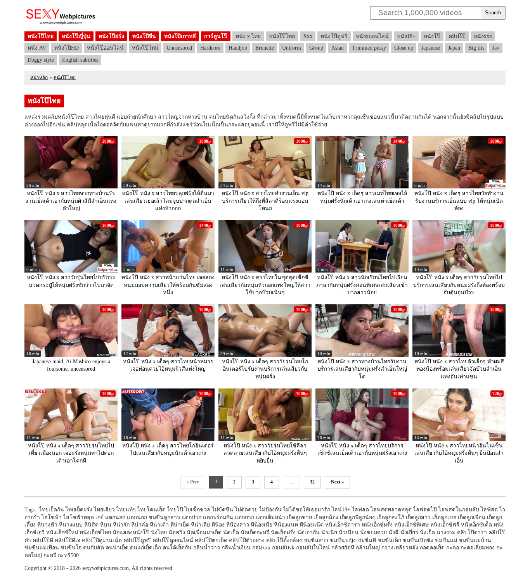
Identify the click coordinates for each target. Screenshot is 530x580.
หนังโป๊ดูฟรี (334, 36)
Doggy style (41, 60)
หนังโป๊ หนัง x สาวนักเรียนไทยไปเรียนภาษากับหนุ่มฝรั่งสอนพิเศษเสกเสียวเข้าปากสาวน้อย (362, 284)
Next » (337, 482)
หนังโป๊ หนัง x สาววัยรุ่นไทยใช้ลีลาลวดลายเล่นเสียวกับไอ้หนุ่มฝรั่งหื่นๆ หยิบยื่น (265, 453)
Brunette (264, 48)
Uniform (291, 48)
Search (493, 13)
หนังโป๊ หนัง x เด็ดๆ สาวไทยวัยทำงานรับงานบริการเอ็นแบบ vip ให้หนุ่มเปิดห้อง (459, 200)
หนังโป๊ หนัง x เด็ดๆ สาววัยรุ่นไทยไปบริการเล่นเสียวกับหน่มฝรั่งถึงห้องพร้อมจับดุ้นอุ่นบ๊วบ (459, 284)
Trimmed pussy (369, 48)
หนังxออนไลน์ (372, 36)
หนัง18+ (406, 36)
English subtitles (80, 60)
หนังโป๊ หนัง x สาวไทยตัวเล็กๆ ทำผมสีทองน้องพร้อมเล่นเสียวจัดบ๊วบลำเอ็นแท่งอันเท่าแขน (459, 369)
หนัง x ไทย (248, 36)
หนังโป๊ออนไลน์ (105, 48)
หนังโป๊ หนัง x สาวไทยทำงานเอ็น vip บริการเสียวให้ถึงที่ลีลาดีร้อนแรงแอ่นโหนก (265, 200)
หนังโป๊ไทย (41, 36)
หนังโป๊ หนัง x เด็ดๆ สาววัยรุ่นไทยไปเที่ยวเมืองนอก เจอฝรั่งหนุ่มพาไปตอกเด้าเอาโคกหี (71, 453)
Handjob (238, 48)
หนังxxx (483, 36)
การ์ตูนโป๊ (215, 36)
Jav (495, 48)
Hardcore (210, 48)
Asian (337, 48)
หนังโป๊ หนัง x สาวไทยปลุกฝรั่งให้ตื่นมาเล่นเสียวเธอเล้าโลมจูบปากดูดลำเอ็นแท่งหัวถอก (168, 200)
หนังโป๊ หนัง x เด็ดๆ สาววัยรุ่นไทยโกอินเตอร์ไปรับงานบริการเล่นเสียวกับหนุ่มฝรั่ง (265, 369)
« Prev (193, 482)
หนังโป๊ (432, 36)
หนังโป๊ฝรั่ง (111, 36)
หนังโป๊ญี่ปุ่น (76, 36)
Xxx (307, 36)
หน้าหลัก (39, 77)
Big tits (476, 48)
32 (312, 482)
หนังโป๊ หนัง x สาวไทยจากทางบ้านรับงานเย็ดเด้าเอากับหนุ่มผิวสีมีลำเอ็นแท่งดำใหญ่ (71, 200)
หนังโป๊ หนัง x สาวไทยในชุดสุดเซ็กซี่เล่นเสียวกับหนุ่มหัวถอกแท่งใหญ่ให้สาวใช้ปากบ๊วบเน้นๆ (265, 284)
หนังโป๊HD (66, 48)
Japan (454, 48)
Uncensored (179, 48)
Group (316, 48)
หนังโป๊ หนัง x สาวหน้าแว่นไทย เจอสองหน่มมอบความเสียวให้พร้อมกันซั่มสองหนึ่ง (168, 284)
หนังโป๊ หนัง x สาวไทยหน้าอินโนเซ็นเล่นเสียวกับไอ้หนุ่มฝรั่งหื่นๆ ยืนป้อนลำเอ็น (459, 453)
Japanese (430, 48)
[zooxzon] (60, 23)
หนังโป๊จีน (144, 36)
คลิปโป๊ (457, 36)
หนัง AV (37, 48)
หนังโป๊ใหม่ (145, 48)
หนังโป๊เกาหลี (180, 36)
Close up (403, 48)
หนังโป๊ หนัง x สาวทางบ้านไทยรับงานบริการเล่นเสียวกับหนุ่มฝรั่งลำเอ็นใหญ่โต (362, 369)
